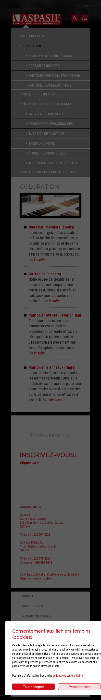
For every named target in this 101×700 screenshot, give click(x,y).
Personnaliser (79, 687)
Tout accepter (33, 687)
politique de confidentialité (68, 676)
